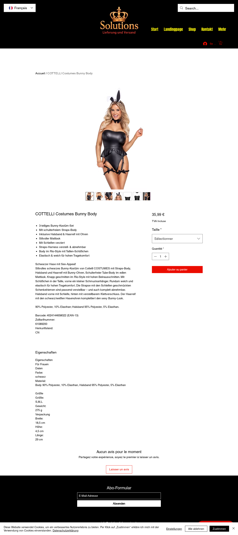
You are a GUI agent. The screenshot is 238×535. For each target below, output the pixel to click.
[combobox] (177, 238)
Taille (157, 229)
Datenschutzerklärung (65, 530)
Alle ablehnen (196, 529)
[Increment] (165, 256)
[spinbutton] (160, 256)
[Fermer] (233, 528)
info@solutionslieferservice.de (156, 43)
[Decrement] (154, 256)
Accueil (40, 73)
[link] (220, 43)
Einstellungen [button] (174, 529)
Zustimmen (219, 529)
